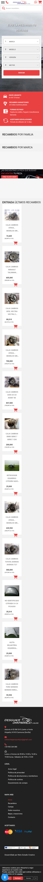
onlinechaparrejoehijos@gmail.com (18, 740)
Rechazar (18, 878)
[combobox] (21, 41)
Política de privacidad (16, 773)
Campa (10, 807)
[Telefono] (7, 2)
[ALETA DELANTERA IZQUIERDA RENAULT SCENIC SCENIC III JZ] (12, 632)
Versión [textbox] (12, 57)
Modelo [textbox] (12, 49)
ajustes (19, 874)
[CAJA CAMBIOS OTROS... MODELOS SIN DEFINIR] (12, 215)
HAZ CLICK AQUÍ (9, 177)
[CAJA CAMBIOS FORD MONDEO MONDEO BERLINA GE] (12, 674)
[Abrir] (3, 2)
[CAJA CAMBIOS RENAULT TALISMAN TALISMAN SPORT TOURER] (12, 256)
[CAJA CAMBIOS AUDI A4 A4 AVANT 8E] (12, 382)
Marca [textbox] (12, 42)
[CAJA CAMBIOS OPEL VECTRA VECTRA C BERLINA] (12, 298)
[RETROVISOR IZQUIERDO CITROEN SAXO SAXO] (12, 465)
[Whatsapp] (36, 2)
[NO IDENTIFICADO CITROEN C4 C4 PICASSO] (12, 590)
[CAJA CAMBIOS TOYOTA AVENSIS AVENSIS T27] (12, 549)
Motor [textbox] (12, 65)
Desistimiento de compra (17, 783)
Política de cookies (15, 780)
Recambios (12, 803)
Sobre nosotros (14, 810)
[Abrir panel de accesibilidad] (4, 877)
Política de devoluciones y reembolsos (23, 776)
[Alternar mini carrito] (40, 2)
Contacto (11, 817)
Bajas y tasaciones (15, 814)
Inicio (10, 800)
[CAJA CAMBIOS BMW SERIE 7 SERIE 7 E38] (12, 423)
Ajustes (28, 878)
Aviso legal (12, 769)
